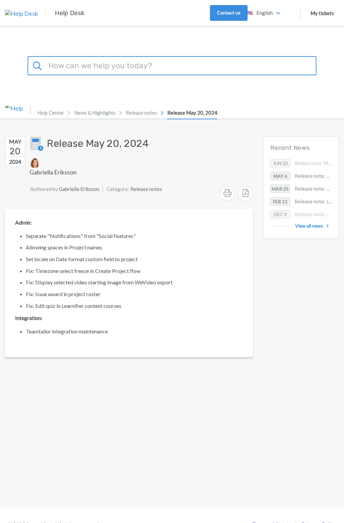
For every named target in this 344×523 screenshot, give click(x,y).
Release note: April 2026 (306, 176)
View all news (309, 226)
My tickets (322, 13)
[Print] (227, 193)
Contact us (229, 12)
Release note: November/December (306, 214)
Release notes (141, 113)
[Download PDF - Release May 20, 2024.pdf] (245, 193)
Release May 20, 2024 (192, 113)
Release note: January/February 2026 (306, 201)
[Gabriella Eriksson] (53, 163)
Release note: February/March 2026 (305, 189)
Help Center (50, 113)
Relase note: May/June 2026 (306, 163)
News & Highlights (95, 113)
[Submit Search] (38, 64)
